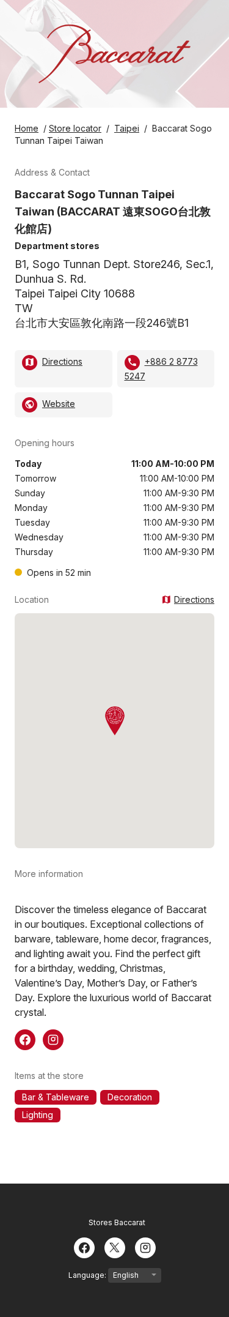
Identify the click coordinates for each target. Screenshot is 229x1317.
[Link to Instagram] (53, 1038)
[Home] (114, 53)
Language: (88, 1275)
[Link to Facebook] (25, 1038)
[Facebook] (84, 1247)
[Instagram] (145, 1247)
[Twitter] (114, 1247)
